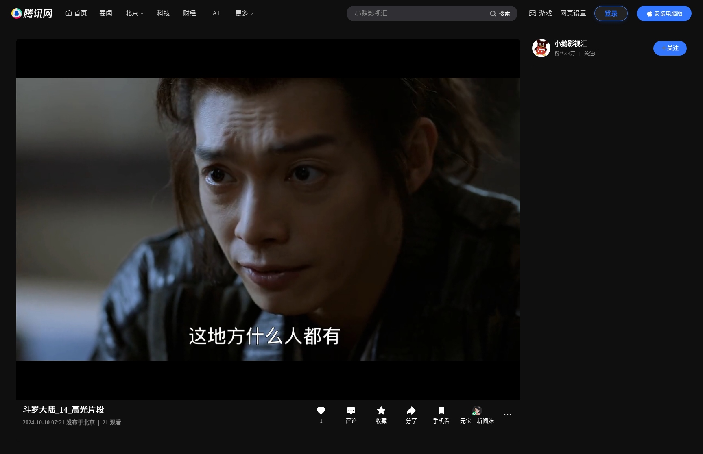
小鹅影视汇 (571, 43)
